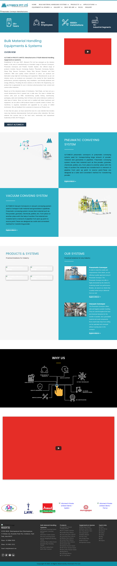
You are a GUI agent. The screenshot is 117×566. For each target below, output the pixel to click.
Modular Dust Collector (67, 538)
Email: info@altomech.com (8, 548)
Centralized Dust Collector (68, 536)
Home (34, 4)
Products (75, 4)
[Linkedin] (13, 555)
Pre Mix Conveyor (47, 549)
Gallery (57, 7)
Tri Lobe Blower (65, 555)
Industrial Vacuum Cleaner (68, 546)
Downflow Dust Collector (68, 542)
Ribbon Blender (85, 534)
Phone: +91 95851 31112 (8, 544)
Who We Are (69, 7)
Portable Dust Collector (67, 532)
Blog (80, 7)
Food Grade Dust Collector (68, 534)
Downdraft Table (65, 544)
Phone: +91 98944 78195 (8, 540)
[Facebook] (2, 555)
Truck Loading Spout (47, 547)
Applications (89, 4)
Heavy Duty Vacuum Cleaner (69, 549)
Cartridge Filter (85, 538)
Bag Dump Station (86, 527)
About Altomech (15, 124)
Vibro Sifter (84, 536)
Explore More (69, 181)
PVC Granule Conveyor (67, 530)
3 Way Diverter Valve (86, 531)
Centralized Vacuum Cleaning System (66, 527)
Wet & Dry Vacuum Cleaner (68, 547)
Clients (102, 534)
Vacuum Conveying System (49, 529)
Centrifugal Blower (66, 553)
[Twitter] (6, 555)
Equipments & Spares (41, 7)
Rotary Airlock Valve (86, 529)
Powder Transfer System (48, 534)
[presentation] (114, 508)
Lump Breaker (84, 533)
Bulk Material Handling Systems (53, 4)
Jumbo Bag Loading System (49, 542)
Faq (101, 538)
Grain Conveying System (48, 536)
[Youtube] (9, 555)
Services (102, 531)
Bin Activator (84, 540)
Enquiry (88, 7)
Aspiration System (85, 542)
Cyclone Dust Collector (67, 540)
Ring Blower (64, 551)
